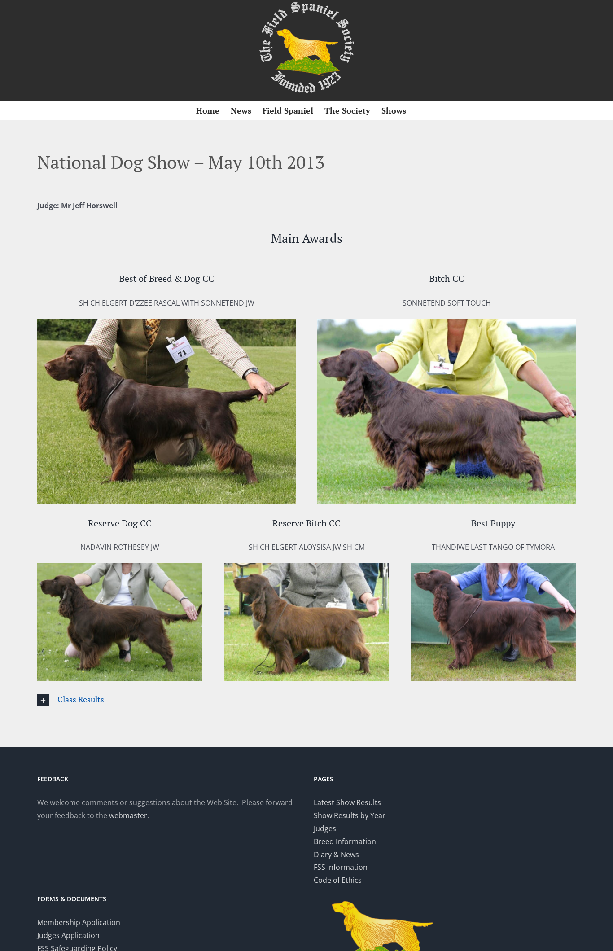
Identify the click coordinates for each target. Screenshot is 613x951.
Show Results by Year (349, 815)
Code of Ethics (338, 880)
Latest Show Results (347, 802)
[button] (306, 700)
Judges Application (68, 935)
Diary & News (336, 854)
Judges (325, 828)
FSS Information (341, 867)
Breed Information (345, 841)
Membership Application (78, 922)
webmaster (128, 815)
